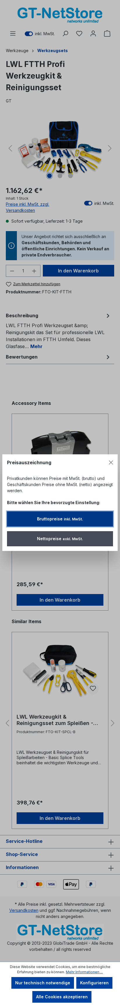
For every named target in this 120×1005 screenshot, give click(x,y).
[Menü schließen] (111, 462)
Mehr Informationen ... (84, 972)
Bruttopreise (60, 518)
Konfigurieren (94, 982)
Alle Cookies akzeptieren (62, 996)
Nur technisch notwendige (42, 982)
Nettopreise (60, 538)
